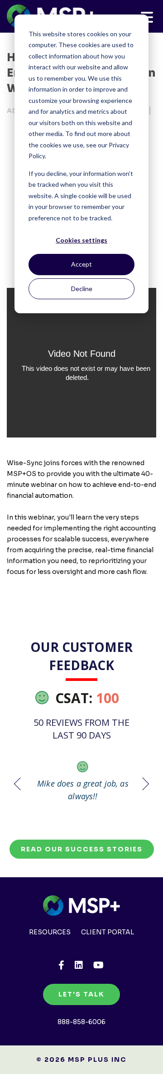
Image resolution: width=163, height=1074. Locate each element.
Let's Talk (81, 994)
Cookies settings (81, 240)
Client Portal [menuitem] (107, 932)
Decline (81, 288)
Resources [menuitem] (50, 932)
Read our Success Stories (82, 849)
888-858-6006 (81, 1022)
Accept (81, 264)
